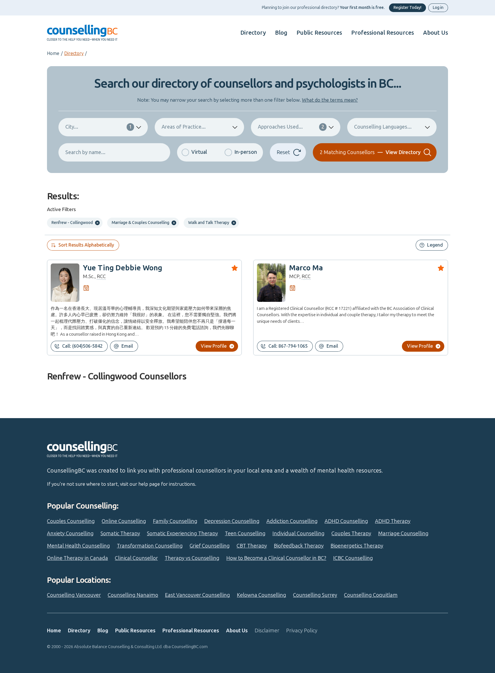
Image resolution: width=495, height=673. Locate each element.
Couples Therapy (351, 533)
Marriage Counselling (403, 533)
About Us (435, 33)
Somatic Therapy (120, 533)
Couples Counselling (71, 521)
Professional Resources (382, 33)
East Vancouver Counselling (197, 595)
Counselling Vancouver (74, 595)
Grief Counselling (210, 546)
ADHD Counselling (346, 521)
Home (53, 53)
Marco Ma (306, 267)
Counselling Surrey (315, 595)
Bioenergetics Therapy (357, 546)
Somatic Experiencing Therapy (182, 533)
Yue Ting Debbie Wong (122, 267)
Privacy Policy (301, 630)
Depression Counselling (232, 521)
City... (98, 127)
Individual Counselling (298, 533)
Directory (253, 33)
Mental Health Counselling (78, 546)
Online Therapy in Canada (77, 558)
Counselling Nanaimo (133, 595)
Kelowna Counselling (261, 595)
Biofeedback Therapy (299, 546)
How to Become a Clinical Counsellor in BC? (276, 558)
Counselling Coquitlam (371, 595)
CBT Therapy (252, 546)
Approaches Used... (291, 127)
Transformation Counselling (150, 546)
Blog (281, 33)
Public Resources (319, 33)
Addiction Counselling (292, 521)
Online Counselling (124, 521)
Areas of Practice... (184, 127)
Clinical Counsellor (136, 558)
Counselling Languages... (383, 127)
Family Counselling (175, 521)
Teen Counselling (245, 533)
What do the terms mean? (330, 100)
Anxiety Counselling (70, 533)
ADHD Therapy (392, 521)
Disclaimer (267, 630)
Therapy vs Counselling (192, 558)
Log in (438, 7)
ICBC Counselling (353, 558)
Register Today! (407, 7)
